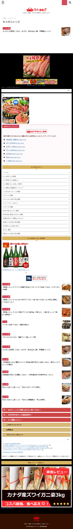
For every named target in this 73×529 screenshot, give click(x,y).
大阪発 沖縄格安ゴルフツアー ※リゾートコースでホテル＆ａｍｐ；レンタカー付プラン (26, 445)
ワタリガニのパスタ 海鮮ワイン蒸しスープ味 (19, 337)
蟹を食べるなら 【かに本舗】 (36, 85)
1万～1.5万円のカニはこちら (15, 150)
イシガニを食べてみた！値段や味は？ (15, 325)
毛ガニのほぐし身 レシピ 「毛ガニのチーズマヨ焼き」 (21, 387)
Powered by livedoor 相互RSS (13, 452)
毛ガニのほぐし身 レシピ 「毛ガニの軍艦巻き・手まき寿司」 (24, 400)
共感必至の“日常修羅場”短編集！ (13, 443)
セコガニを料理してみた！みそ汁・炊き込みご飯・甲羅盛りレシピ (27, 31)
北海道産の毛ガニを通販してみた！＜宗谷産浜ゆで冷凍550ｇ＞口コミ (28, 375)
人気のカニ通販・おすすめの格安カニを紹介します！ (36, 523)
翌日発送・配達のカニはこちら (16, 139)
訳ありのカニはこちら (13, 157)
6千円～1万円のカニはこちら (15, 147)
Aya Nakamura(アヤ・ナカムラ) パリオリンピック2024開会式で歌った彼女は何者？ (25, 446)
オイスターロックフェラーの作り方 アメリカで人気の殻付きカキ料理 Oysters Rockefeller (27, 448)
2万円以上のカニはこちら (14, 154)
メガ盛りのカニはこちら (14, 161)
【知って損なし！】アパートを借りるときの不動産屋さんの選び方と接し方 (23, 449)
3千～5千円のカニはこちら (15, 143)
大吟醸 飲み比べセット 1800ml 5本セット (15, 270)
